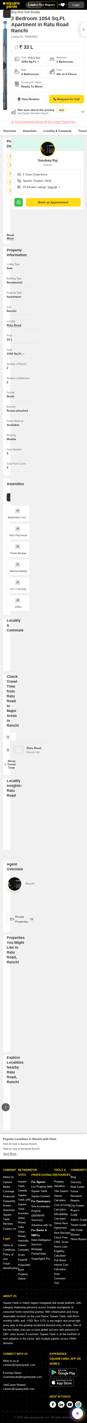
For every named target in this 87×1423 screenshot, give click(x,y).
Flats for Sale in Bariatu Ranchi (20, 1144)
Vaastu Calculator (60, 1198)
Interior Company (23, 1247)
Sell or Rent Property (43, 4)
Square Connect (40, 1196)
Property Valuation (59, 1184)
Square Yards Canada (22, 1186)
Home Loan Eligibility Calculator (60, 1251)
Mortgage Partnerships (38, 1251)
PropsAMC (24, 1265)
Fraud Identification (10, 1266)
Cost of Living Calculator (62, 1207)
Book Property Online (23, 1274)
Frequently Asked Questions (9, 1206)
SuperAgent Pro (40, 1258)
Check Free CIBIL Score (61, 1240)
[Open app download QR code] (84, 29)
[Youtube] (70, 1404)
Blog (73, 1177)
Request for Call (68, 99)
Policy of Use (8, 1256)
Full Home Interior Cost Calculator (61, 1265)
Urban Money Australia (23, 1236)
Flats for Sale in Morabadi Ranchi (21, 1148)
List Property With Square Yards (41, 1189)
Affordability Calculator (61, 1216)
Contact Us (9, 1228)
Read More (10, 236)
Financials (9, 1196)
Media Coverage (8, 1189)
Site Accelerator (40, 1206)
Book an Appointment (53, 202)
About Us (8, 1177)
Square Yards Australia (23, 1209)
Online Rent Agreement (61, 1225)
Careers (7, 1182)
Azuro (21, 1254)
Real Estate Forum (77, 1189)
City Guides (77, 1205)
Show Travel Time (10, 764)
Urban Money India (22, 1222)
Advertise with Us (41, 1225)
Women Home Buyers (79, 1237)
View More (10, 1153)
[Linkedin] (61, 1404)
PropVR (22, 1259)
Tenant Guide (78, 1224)
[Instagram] (78, 1404)
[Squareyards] (11, 5)
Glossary (76, 1182)
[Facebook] (53, 1404)
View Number (30, 99)
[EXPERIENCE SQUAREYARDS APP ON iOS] (62, 1385)
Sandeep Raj (47, 160)
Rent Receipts (62, 1232)
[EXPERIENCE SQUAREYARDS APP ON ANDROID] (63, 1375)
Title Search (61, 1191)
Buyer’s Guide (75, 1212)
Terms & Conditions (9, 1247)
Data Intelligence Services (41, 1242)
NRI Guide (77, 1230)
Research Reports (76, 1198)
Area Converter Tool (59, 1278)
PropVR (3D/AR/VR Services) (37, 1216)
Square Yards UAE (24, 1197)
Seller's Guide (79, 1219)
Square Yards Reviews (8, 1219)
